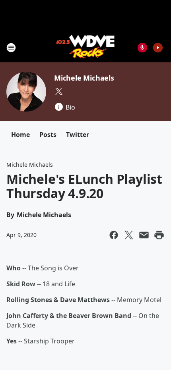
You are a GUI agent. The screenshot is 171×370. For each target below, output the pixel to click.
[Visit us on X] (59, 91)
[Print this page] (159, 235)
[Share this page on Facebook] (113, 235)
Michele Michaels (84, 78)
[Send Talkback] (142, 47)
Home (20, 134)
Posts (47, 134)
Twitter (77, 134)
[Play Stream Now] (158, 47)
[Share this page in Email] (144, 235)
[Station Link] (85, 47)
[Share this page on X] (128, 235)
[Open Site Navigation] (11, 47)
